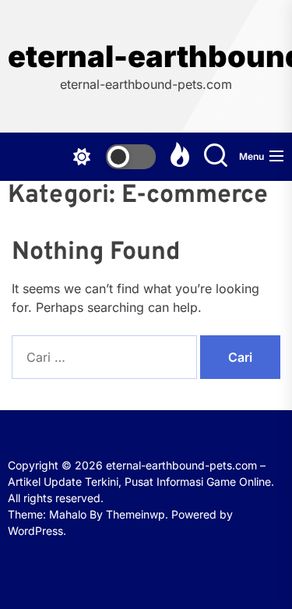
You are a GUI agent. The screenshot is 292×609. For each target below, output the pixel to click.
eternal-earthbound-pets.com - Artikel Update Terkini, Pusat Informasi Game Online (146, 56)
